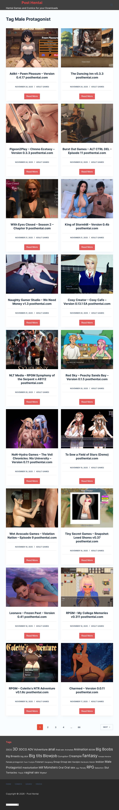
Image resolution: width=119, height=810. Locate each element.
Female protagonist (14, 762)
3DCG (23, 749)
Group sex (66, 761)
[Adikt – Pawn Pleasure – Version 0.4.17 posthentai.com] (32, 47)
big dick (24, 756)
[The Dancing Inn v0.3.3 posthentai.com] (87, 47)
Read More (33, 97)
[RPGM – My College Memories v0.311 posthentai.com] (87, 587)
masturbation (30, 767)
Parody (83, 768)
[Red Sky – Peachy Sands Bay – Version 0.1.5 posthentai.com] (87, 349)
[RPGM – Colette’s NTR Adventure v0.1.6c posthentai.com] (32, 662)
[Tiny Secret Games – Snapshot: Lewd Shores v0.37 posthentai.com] (87, 508)
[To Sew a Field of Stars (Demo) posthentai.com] (87, 428)
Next (105, 727)
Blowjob (50, 756)
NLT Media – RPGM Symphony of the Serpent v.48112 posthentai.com (32, 379)
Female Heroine (104, 757)
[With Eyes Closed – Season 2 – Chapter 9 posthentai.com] (32, 198)
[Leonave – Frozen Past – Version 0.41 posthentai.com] (32, 587)
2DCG (9, 749)
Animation (81, 749)
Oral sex (69, 767)
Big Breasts (13, 756)
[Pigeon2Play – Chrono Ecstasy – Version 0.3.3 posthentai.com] (32, 123)
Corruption (63, 756)
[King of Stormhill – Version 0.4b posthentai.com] (87, 198)
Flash (26, 762)
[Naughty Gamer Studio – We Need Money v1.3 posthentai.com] (32, 274)
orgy (77, 768)
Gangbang (49, 762)
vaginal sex (31, 772)
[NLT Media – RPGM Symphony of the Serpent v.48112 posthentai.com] (32, 349)
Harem (92, 762)
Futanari (39, 761)
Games (29, 784)
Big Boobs (104, 749)
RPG (90, 767)
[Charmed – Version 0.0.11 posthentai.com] (87, 662)
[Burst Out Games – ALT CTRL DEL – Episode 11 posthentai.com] (87, 123)
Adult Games (42, 87)
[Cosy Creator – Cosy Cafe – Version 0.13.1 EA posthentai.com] (87, 274)
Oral (61, 767)
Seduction (99, 768)
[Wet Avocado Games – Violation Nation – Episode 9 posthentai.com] (32, 508)
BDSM (92, 749)
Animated (69, 750)
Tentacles (11, 772)
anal (51, 749)
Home (8, 784)
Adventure (41, 749)
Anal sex (60, 749)
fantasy (90, 755)
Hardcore (85, 762)
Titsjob (20, 773)
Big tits (35, 755)
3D (15, 749)
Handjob (76, 762)
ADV (30, 749)
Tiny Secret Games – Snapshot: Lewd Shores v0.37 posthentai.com (87, 537)
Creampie (75, 756)
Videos (39, 784)
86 (79, 727)
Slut (106, 767)
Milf (41, 767)
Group (56, 761)
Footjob (31, 762)
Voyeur (43, 772)
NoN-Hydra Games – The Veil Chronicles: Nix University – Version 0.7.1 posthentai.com (32, 458)
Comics (18, 784)
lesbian (100, 761)
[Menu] (111, 5)
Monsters (51, 767)
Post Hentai (32, 2)
